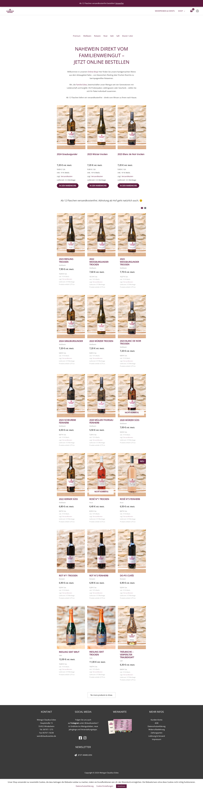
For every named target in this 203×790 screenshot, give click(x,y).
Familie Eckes (81, 84)
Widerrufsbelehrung (156, 729)
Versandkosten (66, 176)
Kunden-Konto (156, 720)
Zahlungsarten (156, 733)
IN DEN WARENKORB (67, 185)
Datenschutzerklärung (156, 726)
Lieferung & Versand (156, 736)
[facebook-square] (81, 738)
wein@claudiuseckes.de (46, 736)
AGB (156, 723)
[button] (184, 11)
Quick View (70, 254)
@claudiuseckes (90, 723)
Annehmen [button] (121, 786)
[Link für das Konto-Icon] (197, 10)
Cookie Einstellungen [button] (104, 786)
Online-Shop (93, 72)
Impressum (156, 739)
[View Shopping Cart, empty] (191, 11)
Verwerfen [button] (119, 3)
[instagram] (85, 738)
